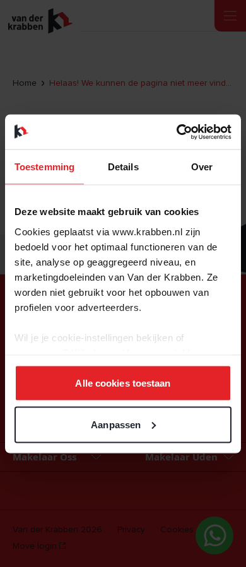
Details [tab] (123, 166)
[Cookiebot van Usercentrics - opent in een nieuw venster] (176, 132)
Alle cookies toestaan (122, 383)
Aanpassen (116, 424)
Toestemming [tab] (44, 166)
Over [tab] (202, 166)
